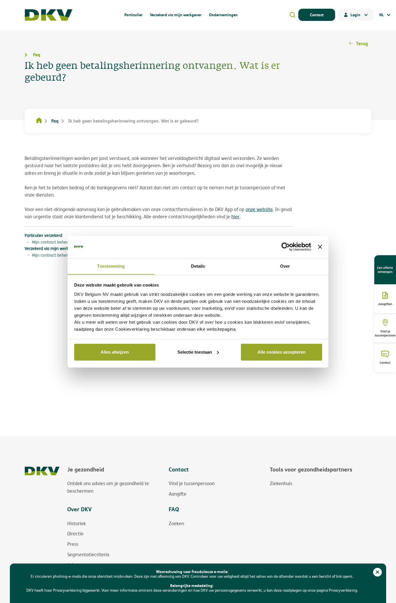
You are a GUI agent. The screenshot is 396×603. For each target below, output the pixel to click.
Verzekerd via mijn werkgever (52, 248)
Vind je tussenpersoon (385, 333)
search (292, 15)
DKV (48, 15)
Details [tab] (198, 265)
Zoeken (176, 523)
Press (72, 544)
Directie (75, 533)
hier (235, 217)
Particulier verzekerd (43, 235)
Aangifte (177, 494)
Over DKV (79, 509)
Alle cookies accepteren (281, 352)
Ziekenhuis (281, 483)
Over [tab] (285, 265)
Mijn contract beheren (52, 242)
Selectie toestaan (194, 352)
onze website (259, 209)
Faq (55, 121)
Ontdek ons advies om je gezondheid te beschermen (108, 487)
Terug (362, 43)
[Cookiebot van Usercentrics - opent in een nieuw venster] (285, 246)
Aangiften (385, 304)
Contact (317, 14)
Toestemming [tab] (111, 265)
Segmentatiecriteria (88, 554)
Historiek (76, 523)
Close (377, 572)
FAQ (174, 509)
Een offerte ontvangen (385, 270)
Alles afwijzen (115, 352)
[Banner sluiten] (320, 247)
